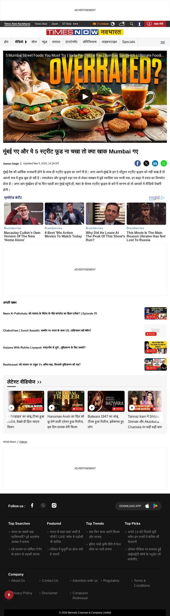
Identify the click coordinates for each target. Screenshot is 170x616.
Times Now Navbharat (17, 23)
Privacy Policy (21, 593)
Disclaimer (50, 593)
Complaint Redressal (80, 595)
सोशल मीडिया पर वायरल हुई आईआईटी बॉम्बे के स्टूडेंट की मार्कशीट (144, 554)
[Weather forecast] (122, 24)
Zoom (55, 23)
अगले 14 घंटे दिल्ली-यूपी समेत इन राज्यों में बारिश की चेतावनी (143, 537)
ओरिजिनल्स (90, 42)
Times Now (41, 23)
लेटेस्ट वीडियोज (21, 382)
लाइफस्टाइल (109, 42)
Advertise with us (85, 580)
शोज (34, 42)
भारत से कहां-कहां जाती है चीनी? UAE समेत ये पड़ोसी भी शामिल (66, 537)
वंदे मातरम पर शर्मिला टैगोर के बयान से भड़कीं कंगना (26, 552)
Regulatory (111, 580)
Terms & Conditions (142, 583)
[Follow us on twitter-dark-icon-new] (43, 506)
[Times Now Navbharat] (85, 32)
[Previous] (11, 401)
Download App (130, 506)
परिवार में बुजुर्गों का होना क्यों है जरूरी (66, 552)
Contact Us (50, 580)
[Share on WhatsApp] (164, 165)
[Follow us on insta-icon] (54, 506)
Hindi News (9, 441)
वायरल (56, 42)
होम (6, 42)
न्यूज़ (44, 42)
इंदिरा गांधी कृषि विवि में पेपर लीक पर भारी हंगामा (105, 547)
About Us (18, 580)
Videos (23, 441)
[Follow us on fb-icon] (32, 506)
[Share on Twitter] (146, 165)
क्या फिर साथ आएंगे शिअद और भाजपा (104, 534)
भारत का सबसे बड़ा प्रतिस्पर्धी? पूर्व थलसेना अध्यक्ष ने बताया (25, 537)
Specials (128, 42)
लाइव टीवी (158, 23)
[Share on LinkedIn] (155, 165)
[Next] (158, 401)
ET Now (66, 23)
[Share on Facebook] (138, 165)
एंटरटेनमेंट (72, 42)
